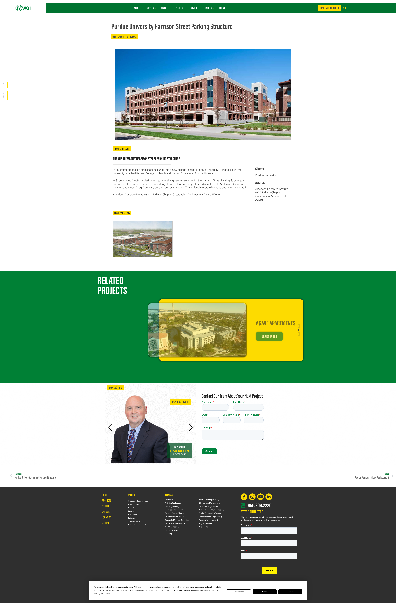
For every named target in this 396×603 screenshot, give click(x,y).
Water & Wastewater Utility (210, 520)
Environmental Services (174, 516)
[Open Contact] (228, 8)
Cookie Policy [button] (169, 590)
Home (105, 495)
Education (132, 507)
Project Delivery (205, 526)
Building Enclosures (173, 502)
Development (133, 504)
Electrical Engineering (174, 509)
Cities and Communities (138, 500)
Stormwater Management (209, 502)
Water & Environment (137, 524)
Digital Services (205, 523)
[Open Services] (155, 8)
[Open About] (141, 8)
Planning (168, 533)
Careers (106, 511)
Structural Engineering (208, 506)
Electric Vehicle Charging (175, 513)
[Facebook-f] (244, 496)
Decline (264, 592)
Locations (107, 517)
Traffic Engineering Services (210, 513)
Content (106, 506)
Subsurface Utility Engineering (211, 509)
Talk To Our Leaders (180, 402)
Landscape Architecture (175, 523)
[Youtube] (260, 496)
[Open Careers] (213, 8)
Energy (131, 511)
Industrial (132, 518)
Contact (106, 523)
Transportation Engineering (210, 516)
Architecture (170, 499)
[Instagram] (252, 496)
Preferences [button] (106, 593)
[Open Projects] (185, 8)
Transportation (134, 521)
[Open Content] (199, 8)
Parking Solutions (172, 530)
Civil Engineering (172, 506)
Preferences (239, 592)
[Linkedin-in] (268, 496)
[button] (345, 8)
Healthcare (132, 514)
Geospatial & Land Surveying (177, 520)
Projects (107, 500)
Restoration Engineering (209, 499)
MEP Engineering (172, 526)
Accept (290, 592)
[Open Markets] (170, 8)
